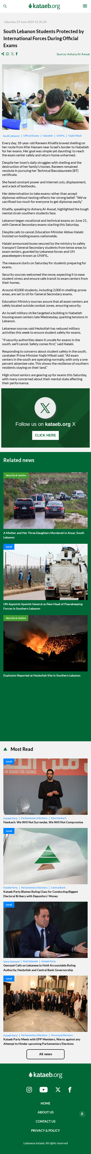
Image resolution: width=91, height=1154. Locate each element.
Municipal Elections (62, 1035)
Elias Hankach (58, 818)
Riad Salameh (30, 961)
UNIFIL (61, 135)
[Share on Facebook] (17, 54)
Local (9, 546)
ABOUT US (46, 1112)
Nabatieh (48, 135)
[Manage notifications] (82, 1113)
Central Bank (58, 887)
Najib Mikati (75, 135)
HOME (45, 1103)
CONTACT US (45, 1121)
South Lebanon (11, 135)
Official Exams (31, 135)
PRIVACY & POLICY (45, 1130)
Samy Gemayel (11, 961)
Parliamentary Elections (34, 818)
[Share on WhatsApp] (7, 54)
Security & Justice (16, 475)
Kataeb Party (10, 818)
